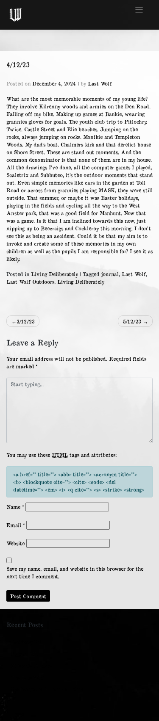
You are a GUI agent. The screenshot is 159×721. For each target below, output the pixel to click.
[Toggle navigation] (139, 10)
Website (15, 543)
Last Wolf (100, 83)
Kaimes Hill (24, 654)
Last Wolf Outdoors (30, 282)
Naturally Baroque (31, 666)
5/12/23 (132, 321)
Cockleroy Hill (26, 642)
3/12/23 (26, 321)
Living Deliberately (54, 274)
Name (15, 507)
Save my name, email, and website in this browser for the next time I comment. (74, 572)
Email (15, 525)
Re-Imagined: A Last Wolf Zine (47, 689)
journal (110, 274)
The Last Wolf (27, 677)
